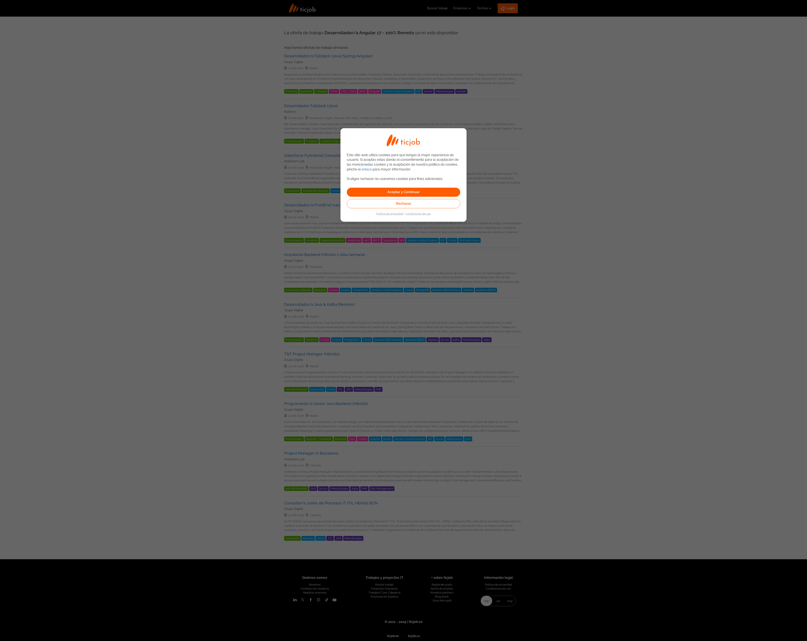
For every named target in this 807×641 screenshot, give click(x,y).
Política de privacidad (389, 213)
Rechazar (403, 204)
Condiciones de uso (418, 213)
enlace (366, 169)
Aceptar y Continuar (403, 192)
